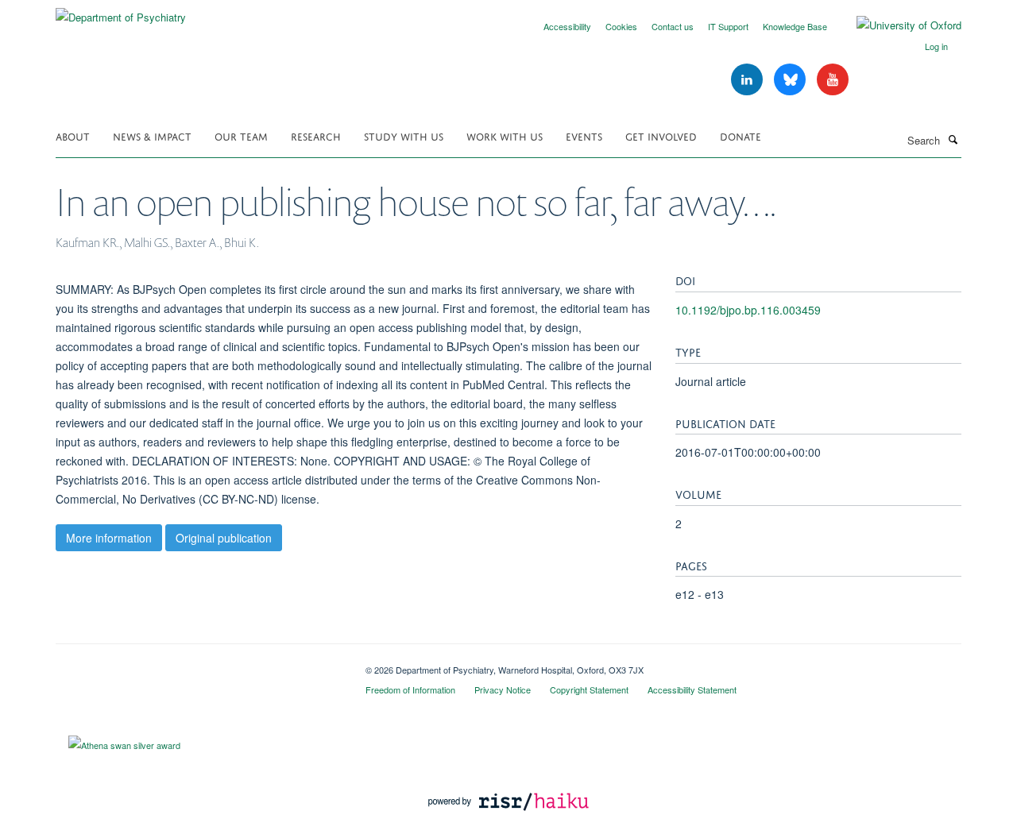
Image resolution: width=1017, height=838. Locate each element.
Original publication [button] (224, 538)
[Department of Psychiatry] (121, 11)
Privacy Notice (502, 689)
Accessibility (567, 26)
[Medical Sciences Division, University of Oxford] (199, 664)
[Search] (952, 139)
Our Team (241, 135)
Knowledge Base (795, 26)
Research (316, 135)
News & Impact (152, 135)
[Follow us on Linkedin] (748, 79)
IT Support (728, 26)
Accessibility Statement (692, 689)
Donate (740, 135)
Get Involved (661, 135)
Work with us (504, 135)
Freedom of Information (410, 689)
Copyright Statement (589, 689)
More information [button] (109, 538)
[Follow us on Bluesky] (791, 79)
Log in (936, 46)
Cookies (621, 26)
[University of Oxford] (897, 25)
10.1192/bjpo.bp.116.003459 (748, 310)
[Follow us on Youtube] (833, 79)
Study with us (403, 135)
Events (584, 135)
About (73, 135)
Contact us (673, 26)
